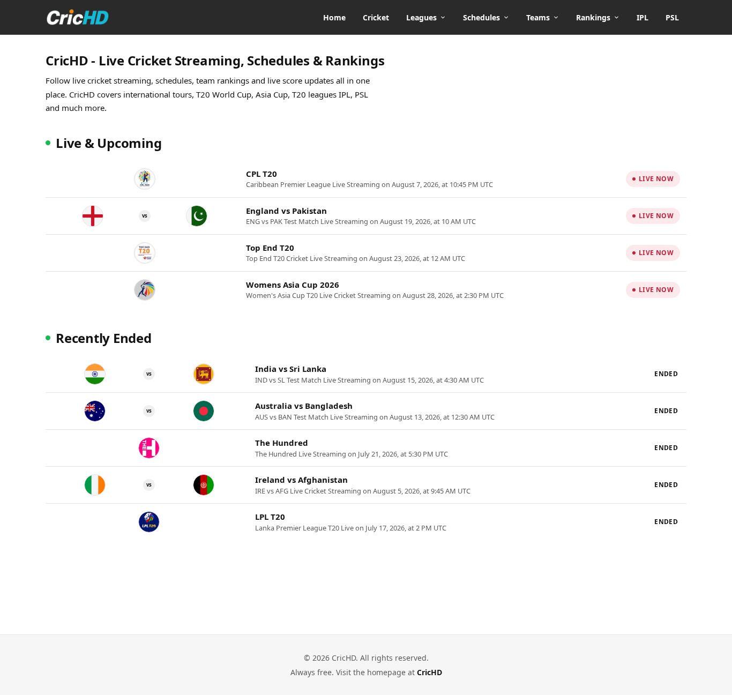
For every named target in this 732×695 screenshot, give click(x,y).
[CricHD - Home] (78, 17)
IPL (642, 17)
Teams (538, 17)
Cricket (376, 17)
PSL (672, 17)
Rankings (593, 17)
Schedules (481, 17)
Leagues (421, 17)
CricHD (429, 672)
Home (334, 17)
